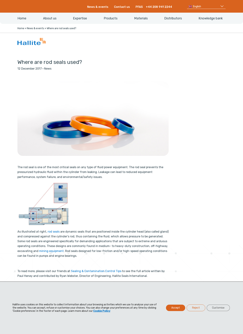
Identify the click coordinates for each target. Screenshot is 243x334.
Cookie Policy (101, 310)
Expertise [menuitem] (80, 18)
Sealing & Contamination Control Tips (96, 271)
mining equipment (51, 251)
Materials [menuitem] (141, 18)
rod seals (54, 231)
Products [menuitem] (110, 18)
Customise (218, 307)
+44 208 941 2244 (159, 7)
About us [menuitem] (49, 18)
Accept (175, 307)
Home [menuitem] (21, 18)
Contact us (122, 7)
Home (20, 28)
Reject (196, 307)
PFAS (139, 7)
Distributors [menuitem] (173, 18)
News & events (97, 7)
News (47, 68)
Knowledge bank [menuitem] (211, 18)
